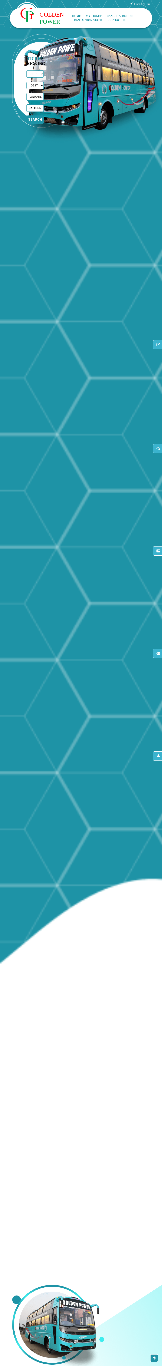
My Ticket (94, 16)
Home (76, 16)
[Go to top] (154, 1358)
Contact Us (117, 20)
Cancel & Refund (120, 16)
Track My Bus (141, 4)
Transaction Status (87, 20)
